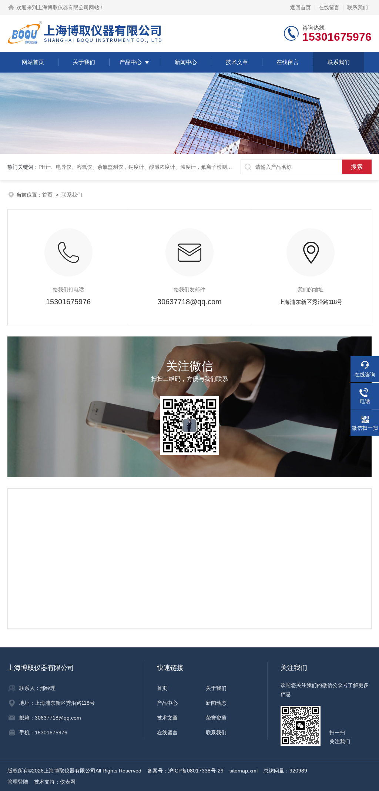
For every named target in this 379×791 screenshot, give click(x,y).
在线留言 (329, 7)
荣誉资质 (216, 718)
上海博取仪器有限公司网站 (68, 7)
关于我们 (84, 62)
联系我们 (357, 7)
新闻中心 (186, 62)
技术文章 (237, 62)
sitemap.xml (243, 771)
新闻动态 (216, 703)
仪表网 (68, 782)
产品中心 (131, 62)
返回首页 (300, 7)
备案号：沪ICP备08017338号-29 (185, 771)
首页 (47, 195)
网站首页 (33, 62)
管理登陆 (17, 782)
